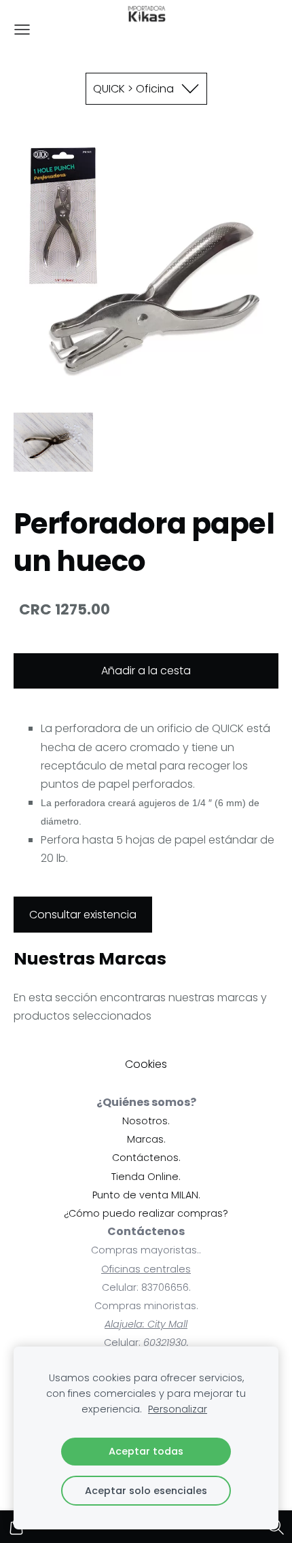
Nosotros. (146, 1121)
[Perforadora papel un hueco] (53, 442)
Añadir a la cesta (146, 670)
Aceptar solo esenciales (146, 1490)
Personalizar (177, 1409)
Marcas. (146, 1139)
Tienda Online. (146, 1176)
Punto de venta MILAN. (146, 1195)
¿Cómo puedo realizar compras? (146, 1213)
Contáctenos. (146, 1157)
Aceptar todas (146, 1451)
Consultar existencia (82, 914)
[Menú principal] (22, 29)
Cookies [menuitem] (146, 1064)
